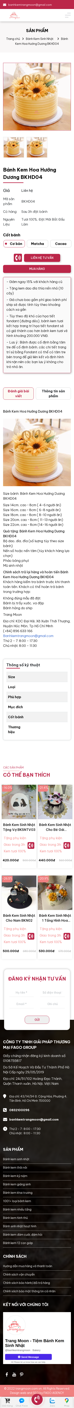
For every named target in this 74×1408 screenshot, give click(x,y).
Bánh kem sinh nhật (16, 1159)
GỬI (37, 1020)
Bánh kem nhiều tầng (17, 1209)
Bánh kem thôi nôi (15, 1167)
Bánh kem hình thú (15, 1218)
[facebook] (37, 1338)
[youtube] (14, 1374)
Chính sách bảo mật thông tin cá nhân (29, 1291)
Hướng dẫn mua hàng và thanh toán (27, 1266)
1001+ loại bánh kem (17, 1201)
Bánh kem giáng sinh (17, 1184)
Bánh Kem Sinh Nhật (39, 39)
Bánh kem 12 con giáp (18, 1243)
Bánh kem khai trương (17, 1193)
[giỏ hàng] (7, 1400)
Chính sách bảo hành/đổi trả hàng (26, 1283)
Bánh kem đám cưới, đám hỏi (22, 1234)
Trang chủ (13, 39)
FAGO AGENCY (54, 1393)
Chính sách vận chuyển (19, 1274)
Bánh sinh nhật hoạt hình (19, 1226)
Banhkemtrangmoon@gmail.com (28, 636)
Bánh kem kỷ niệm (15, 1176)
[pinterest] (21, 1374)
